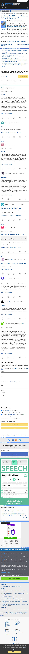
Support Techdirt (19, 633)
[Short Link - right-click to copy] (18, 44)
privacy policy (17, 457)
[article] (8, 572)
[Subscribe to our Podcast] (20, 440)
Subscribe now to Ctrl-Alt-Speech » (14, 503)
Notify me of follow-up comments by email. (10, 418)
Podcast (7, 624)
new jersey (11, 41)
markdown (7, 410)
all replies (13, 84)
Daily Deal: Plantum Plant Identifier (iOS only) (10, 599)
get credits (10, 414)
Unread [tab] (19, 80)
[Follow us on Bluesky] (9, 440)
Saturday (4, 584)
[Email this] (20, 44)
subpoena (17, 41)
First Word (11, 412)
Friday (3, 588)
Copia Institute (18, 630)
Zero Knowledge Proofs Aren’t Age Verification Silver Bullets (13, 598)
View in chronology (8, 113)
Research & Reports (8, 626)
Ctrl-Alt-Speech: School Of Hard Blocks (9, 596)
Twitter (6, 621)
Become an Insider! (14, 578)
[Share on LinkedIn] (28, 44)
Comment (3, 395)
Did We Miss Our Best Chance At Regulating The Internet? (14, 515)
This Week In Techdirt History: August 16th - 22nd (11, 586)
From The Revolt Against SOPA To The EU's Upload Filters (14, 513)
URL (2, 385)
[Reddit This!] (22, 44)
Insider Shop (18, 631)
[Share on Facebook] (26, 44)
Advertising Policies (17, 623)
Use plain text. (14, 410)
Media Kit (7, 631)
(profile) (9, 301)
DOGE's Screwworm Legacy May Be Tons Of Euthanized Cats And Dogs (15, 609)
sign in (14, 414)
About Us (17, 621)
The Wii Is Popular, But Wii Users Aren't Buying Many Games (13, 13)
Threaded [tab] (11, 80)
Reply (2, 113)
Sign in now (15, 368)
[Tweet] (24, 44)
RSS (7, 76)
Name (2, 371)
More (1, 615)
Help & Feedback (9, 630)
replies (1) (5, 132)
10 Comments (4, 44)
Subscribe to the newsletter (11, 381)
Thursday (4, 607)
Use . (5, 410)
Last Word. (19, 412)
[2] (2, 141)
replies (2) (5, 215)
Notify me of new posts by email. (8, 421)
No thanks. (4, 414)
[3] (2, 255)
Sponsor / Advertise (7, 633)
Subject (2, 390)
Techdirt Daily (13, 381)
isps (8, 41)
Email (2, 376)
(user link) (10, 259)
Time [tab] (4, 80)
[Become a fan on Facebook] (13, 440)
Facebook (7, 622)
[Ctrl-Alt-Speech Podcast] (14, 465)
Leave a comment (23, 76)
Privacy (16, 624)
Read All (25, 517)
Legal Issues (4, 29)
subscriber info (22, 41)
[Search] (28, 1)
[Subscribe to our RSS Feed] (16, 440)
